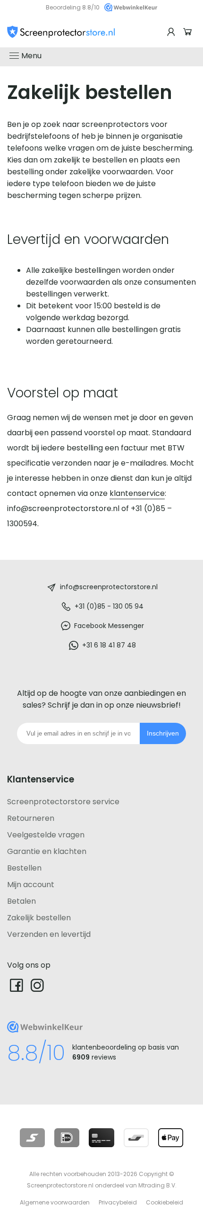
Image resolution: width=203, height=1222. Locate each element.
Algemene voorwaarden (55, 1202)
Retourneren (30, 818)
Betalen (21, 901)
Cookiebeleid (164, 1202)
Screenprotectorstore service (63, 801)
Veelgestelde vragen (46, 834)
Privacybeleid (118, 1202)
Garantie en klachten (46, 851)
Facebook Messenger (109, 625)
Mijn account (30, 884)
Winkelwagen (189, 32)
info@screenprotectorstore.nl (109, 587)
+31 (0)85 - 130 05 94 (109, 606)
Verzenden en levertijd (49, 934)
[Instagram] (37, 984)
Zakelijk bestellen (39, 917)
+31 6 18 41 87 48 (109, 645)
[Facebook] (16, 984)
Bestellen (24, 868)
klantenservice (137, 493)
